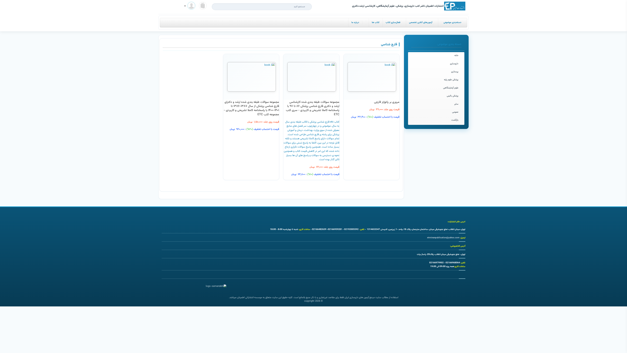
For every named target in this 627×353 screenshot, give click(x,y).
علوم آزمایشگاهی (450, 88)
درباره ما (355, 22)
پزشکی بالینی (452, 96)
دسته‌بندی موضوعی (452, 22)
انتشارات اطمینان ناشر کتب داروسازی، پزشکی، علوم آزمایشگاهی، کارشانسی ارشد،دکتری (398, 6)
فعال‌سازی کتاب (393, 22)
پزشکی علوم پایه (451, 80)
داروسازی (454, 64)
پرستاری (454, 72)
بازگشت (454, 120)
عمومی (455, 112)
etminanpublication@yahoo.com (443, 237)
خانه (456, 55)
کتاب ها (375, 22)
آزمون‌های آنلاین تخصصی (421, 22)
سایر (456, 104)
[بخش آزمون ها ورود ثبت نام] (189, 6)
